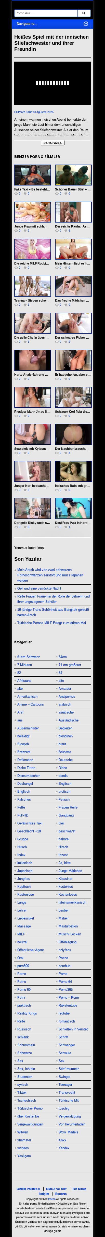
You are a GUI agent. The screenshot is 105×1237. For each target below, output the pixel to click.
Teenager (65, 1084)
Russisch (24, 1029)
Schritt (63, 1037)
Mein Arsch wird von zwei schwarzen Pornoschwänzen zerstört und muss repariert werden (50, 575)
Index (21, 855)
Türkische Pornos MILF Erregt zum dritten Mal (51, 623)
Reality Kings (27, 1013)
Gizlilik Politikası (28, 1189)
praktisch (24, 1005)
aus (20, 720)
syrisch (22, 1084)
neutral (22, 942)
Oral (20, 958)
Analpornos (67, 696)
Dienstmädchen (28, 776)
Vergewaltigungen (30, 1124)
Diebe (63, 768)
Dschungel (25, 783)
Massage (24, 926)
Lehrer (22, 910)
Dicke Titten (26, 768)
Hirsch (22, 847)
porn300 (23, 966)
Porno (21, 974)
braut (62, 744)
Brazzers (24, 752)
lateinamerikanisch (72, 902)
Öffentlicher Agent (30, 950)
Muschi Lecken (70, 934)
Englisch (65, 783)
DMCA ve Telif (56, 1189)
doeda (63, 776)
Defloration (25, 760)
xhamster (24, 1140)
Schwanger (67, 1045)
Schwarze (24, 1053)
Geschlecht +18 (29, 831)
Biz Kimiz (79, 1189)
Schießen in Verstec (73, 1029)
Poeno (63, 958)
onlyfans (65, 950)
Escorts (61, 1194)
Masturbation (68, 926)
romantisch (67, 1021)
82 (19, 673)
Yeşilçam (24, 1156)
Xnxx (62, 1140)
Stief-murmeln (69, 1069)
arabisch (65, 704)
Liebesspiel (25, 918)
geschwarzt (67, 831)
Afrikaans (24, 681)
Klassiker (65, 879)
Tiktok (22, 1092)
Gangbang (66, 815)
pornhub (64, 966)
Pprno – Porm (69, 997)
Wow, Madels (68, 1132)
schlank (23, 1037)
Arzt (20, 712)
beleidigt (23, 736)
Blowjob (23, 744)
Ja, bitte (65, 863)
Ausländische (68, 720)
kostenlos (66, 886)
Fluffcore (19, 111)
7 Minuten (24, 665)
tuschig (64, 1108)
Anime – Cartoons (30, 704)
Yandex (64, 1148)
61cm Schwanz (28, 657)
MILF (21, 934)
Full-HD (22, 815)
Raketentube (68, 1005)
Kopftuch (24, 886)
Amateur (65, 688)
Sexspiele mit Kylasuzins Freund (38, 448)
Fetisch (64, 799)
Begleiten (65, 728)
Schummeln (26, 1045)
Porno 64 (65, 982)
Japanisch (24, 871)
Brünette (65, 752)
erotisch (64, 791)
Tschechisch (26, 1100)
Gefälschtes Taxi (29, 823)
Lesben (64, 910)
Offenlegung (67, 942)
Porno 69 (24, 989)
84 (60, 673)
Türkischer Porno (30, 1108)
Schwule (65, 1053)
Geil (61, 823)
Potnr (21, 997)
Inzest (63, 855)
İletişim (44, 1194)
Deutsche (66, 760)
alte (61, 681)
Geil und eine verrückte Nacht (39, 588)
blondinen (66, 736)
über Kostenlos (28, 1116)
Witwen (22, 1132)
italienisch (24, 863)
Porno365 (66, 989)
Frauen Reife (68, 807)
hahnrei (64, 839)
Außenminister (28, 728)
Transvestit (67, 1092)
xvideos (23, 1148)
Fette (21, 807)
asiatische (66, 712)
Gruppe (22, 839)
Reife (21, 1021)
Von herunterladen (72, 1124)
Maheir (64, 918)
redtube (64, 1013)
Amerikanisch (27, 696)
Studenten (24, 1077)
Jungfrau (23, 879)
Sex (20, 1061)
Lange (21, 902)
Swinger (64, 1077)
